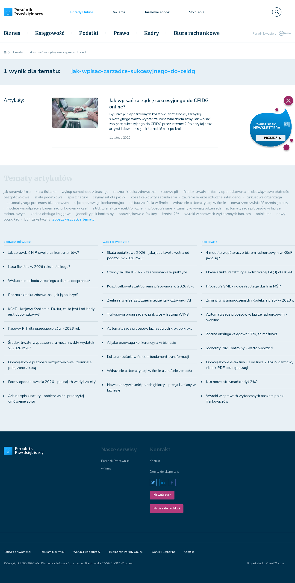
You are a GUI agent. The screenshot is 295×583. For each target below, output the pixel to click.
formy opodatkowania (228, 191)
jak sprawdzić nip (17, 191)
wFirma (106, 468)
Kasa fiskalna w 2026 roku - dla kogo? (39, 266)
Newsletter (162, 495)
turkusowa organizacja (264, 197)
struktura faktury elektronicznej (118, 208)
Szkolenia (196, 12)
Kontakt (155, 461)
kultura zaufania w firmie (148, 202)
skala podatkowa (48, 197)
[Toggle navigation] (288, 12)
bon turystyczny (37, 219)
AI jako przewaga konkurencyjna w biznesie (141, 342)
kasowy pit (169, 191)
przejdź (270, 138)
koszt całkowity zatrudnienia (154, 197)
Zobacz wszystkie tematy (73, 219)
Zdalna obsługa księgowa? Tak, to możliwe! (241, 334)
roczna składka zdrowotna (134, 191)
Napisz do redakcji (166, 508)
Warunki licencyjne (163, 552)
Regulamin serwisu (52, 552)
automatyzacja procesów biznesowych (38, 202)
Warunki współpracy (86, 552)
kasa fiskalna (46, 191)
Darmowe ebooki (157, 12)
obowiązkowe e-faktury (138, 213)
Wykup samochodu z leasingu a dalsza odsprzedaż (49, 280)
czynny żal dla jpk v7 (109, 197)
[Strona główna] (5, 52)
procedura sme (160, 208)
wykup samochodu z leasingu (85, 191)
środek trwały (194, 191)
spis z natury (78, 197)
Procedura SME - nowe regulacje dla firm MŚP (243, 286)
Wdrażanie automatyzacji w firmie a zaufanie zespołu (149, 370)
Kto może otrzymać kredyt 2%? (232, 381)
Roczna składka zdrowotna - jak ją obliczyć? (43, 294)
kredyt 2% (170, 213)
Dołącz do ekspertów (164, 472)
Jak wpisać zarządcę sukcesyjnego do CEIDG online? (159, 103)
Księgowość (49, 33)
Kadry (151, 33)
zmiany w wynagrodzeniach (199, 208)
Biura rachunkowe (197, 33)
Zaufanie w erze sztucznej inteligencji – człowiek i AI (149, 300)
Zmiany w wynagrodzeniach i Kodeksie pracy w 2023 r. (250, 300)
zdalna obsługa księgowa (51, 213)
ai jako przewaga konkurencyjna (99, 202)
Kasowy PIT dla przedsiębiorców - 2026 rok (44, 328)
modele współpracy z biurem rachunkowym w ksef (47, 208)
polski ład (263, 213)
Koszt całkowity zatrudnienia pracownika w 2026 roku (150, 286)
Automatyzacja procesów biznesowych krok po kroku (149, 328)
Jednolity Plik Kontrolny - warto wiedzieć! (239, 348)
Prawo (121, 33)
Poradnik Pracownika (115, 461)
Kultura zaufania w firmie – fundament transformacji (148, 356)
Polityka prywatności (17, 552)
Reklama (118, 12)
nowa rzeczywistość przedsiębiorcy (259, 202)
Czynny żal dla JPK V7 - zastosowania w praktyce (147, 272)
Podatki (89, 33)
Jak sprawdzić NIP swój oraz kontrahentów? (43, 252)
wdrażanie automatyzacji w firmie (199, 202)
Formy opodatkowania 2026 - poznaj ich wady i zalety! (52, 381)
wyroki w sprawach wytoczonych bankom (217, 213)
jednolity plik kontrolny (95, 213)
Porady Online (81, 12)
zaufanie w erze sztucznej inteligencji (211, 197)
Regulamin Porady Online (125, 552)
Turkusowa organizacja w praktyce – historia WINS (148, 314)
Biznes (12, 33)
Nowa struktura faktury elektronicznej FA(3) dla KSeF (249, 272)
